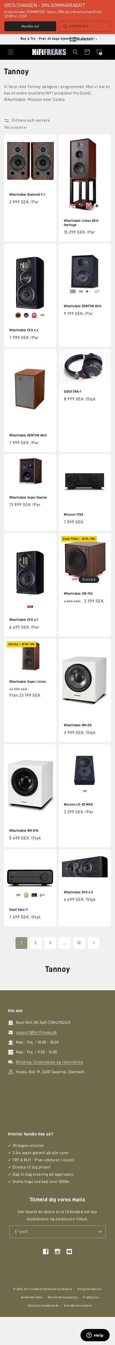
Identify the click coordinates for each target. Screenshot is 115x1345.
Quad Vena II (18, 909)
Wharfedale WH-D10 (23, 830)
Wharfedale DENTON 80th (28, 435)
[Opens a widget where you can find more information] (95, 1335)
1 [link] (21, 943)
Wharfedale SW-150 (78, 593)
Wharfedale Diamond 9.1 (27, 194)
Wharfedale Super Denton (28, 497)
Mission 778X (73, 514)
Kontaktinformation (78, 1305)
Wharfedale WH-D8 (78, 725)
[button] (11, 52)
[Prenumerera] (99, 1231)
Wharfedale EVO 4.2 (24, 330)
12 (79, 943)
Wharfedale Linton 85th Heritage (81, 223)
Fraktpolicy (91, 1297)
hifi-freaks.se (33, 1289)
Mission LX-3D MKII (78, 804)
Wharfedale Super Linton (27, 681)
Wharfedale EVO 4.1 (23, 619)
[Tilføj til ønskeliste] (49, 139)
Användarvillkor (32, 1297)
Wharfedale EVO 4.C (78, 892)
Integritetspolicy (89, 1289)
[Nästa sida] (93, 943)
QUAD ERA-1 (72, 391)
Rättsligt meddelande (43, 1305)
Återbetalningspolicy (63, 1297)
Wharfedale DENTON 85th (82, 306)
